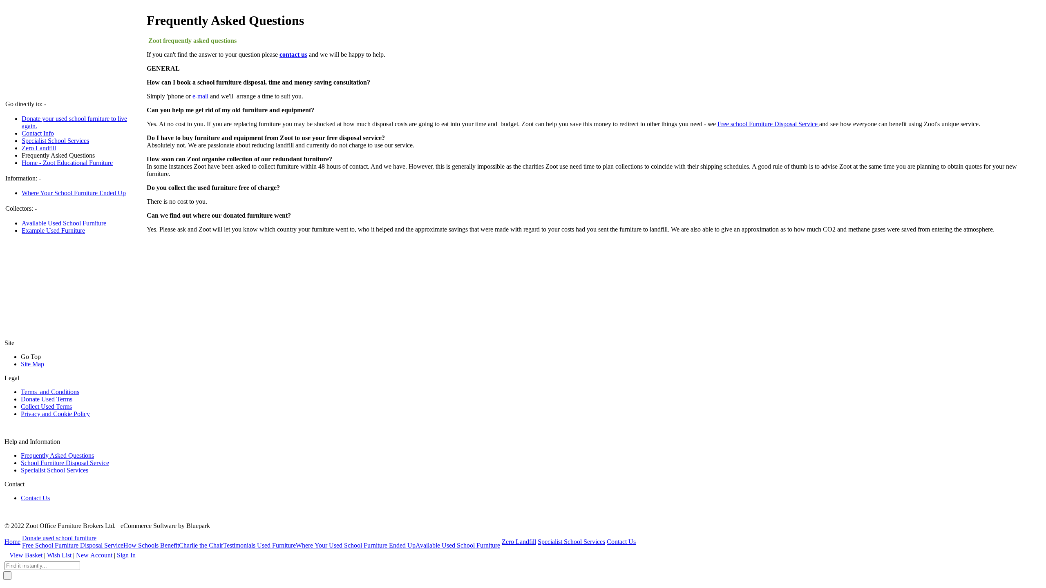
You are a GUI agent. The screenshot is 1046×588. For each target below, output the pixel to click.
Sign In (126, 555)
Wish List (59, 555)
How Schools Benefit (151, 545)
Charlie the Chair (201, 545)
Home (12, 541)
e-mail (201, 96)
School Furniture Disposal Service (65, 462)
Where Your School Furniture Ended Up (74, 192)
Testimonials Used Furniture (259, 545)
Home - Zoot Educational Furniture (67, 162)
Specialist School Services (55, 140)
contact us (293, 54)
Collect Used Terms (46, 406)
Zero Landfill (39, 148)
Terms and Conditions (50, 391)
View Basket (25, 555)
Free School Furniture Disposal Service (72, 545)
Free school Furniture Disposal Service (768, 123)
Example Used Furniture (53, 230)
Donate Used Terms (46, 399)
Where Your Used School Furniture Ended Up (356, 545)
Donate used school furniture (59, 538)
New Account (94, 555)
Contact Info (38, 133)
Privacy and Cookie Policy (55, 413)
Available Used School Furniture (64, 223)
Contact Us (35, 497)
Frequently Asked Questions (58, 155)
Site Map (32, 364)
